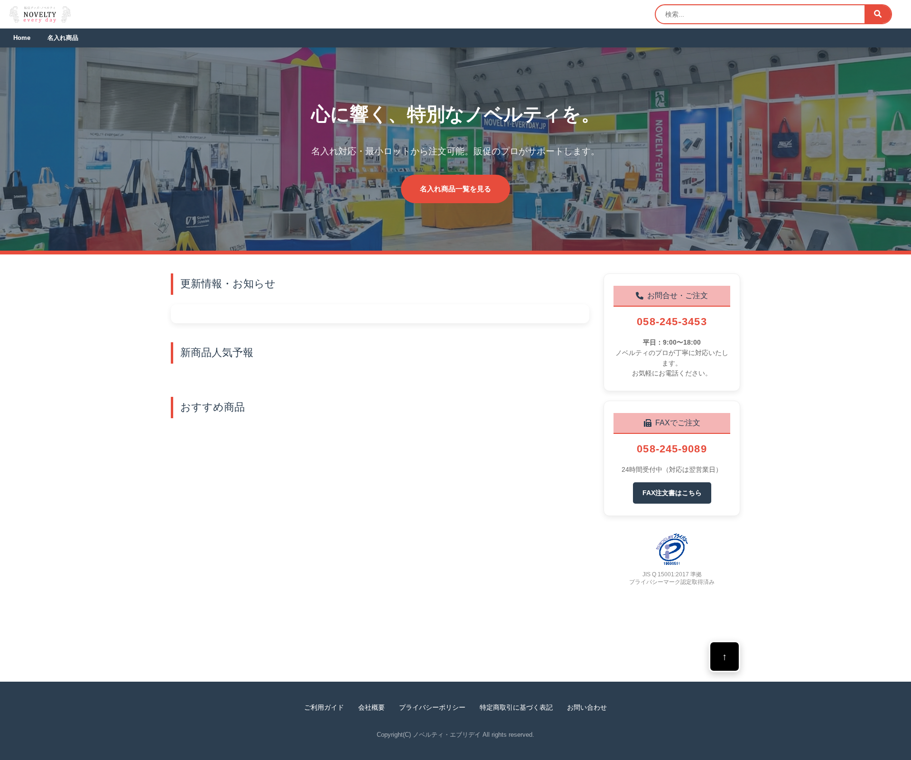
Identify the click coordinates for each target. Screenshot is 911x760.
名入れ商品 (62, 37)
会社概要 (371, 707)
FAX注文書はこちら (672, 493)
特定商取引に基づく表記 (516, 707)
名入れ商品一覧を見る (455, 189)
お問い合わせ (587, 707)
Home (21, 37)
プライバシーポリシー (432, 707)
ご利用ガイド (324, 707)
